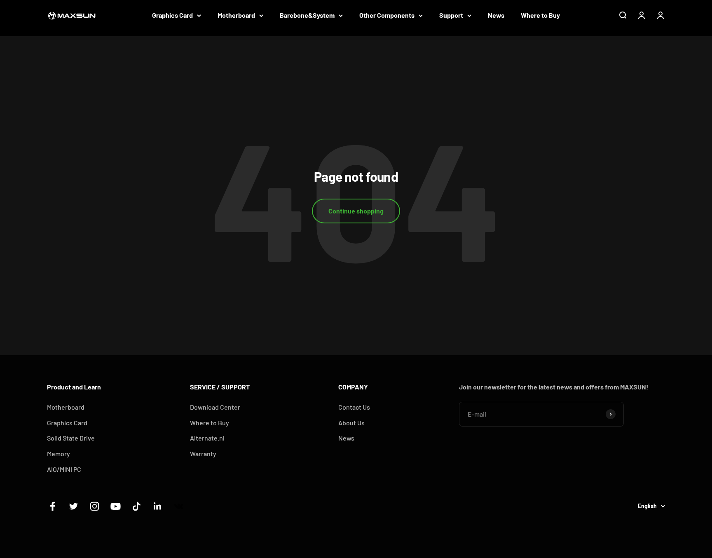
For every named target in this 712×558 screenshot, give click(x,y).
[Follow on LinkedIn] (157, 506)
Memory (58, 453)
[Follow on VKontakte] (178, 506)
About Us (351, 423)
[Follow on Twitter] (73, 506)
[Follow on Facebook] (52, 506)
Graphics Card (172, 15)
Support (451, 15)
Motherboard (236, 15)
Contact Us (354, 407)
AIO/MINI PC (64, 469)
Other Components (387, 15)
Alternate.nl (207, 438)
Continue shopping (356, 211)
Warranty (203, 453)
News (496, 15)
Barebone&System (307, 15)
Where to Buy (540, 15)
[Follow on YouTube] (115, 506)
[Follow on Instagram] (94, 506)
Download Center (215, 407)
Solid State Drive (71, 438)
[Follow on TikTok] (136, 506)
